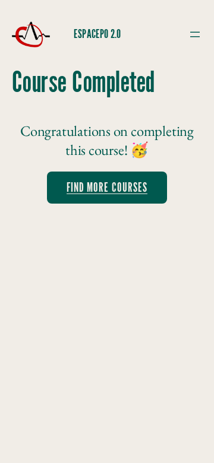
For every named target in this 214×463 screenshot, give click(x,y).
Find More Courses (107, 188)
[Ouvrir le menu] (195, 34)
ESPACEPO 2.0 (97, 34)
